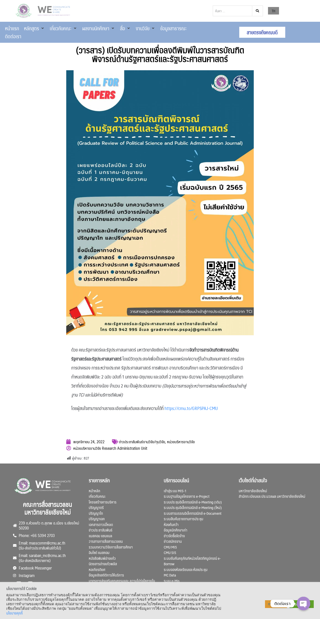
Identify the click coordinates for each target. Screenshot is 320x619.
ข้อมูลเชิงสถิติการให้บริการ (106, 575)
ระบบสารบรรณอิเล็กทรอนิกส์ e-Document (193, 513)
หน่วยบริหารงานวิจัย (181, 441)
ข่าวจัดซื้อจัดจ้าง (174, 535)
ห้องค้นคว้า (171, 524)
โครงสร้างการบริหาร (102, 502)
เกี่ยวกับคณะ (97, 496)
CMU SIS (170, 552)
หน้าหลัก (94, 491)
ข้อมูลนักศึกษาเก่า (175, 530)
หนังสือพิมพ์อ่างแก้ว (102, 558)
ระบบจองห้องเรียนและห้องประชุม (186, 569)
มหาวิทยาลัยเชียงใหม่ (253, 491)
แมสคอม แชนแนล (100, 535)
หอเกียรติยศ (97, 569)
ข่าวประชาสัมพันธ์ (100, 530)
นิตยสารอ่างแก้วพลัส (103, 563)
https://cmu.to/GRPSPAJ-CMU (191, 408)
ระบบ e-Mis (172, 581)
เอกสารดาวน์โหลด (101, 524)
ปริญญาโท (96, 513)
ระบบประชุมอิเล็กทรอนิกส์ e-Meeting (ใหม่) (193, 507)
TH (273, 11)
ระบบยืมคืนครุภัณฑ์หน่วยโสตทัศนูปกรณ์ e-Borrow (192, 561)
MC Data (170, 575)
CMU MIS (170, 547)
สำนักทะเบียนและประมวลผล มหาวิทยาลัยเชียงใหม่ (272, 496)
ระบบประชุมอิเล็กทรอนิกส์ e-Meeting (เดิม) (193, 502)
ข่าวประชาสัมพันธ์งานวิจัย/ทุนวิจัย (142, 441)
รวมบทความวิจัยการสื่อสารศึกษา (111, 547)
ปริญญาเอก (97, 519)
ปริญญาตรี (96, 507)
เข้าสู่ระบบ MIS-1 (175, 491)
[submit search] (257, 11)
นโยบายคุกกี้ (14, 613)
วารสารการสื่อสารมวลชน (106, 541)
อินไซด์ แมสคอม (99, 552)
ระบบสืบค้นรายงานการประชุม (183, 519)
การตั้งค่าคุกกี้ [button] (276, 604)
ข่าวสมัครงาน (173, 541)
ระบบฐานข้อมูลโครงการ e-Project (187, 496)
